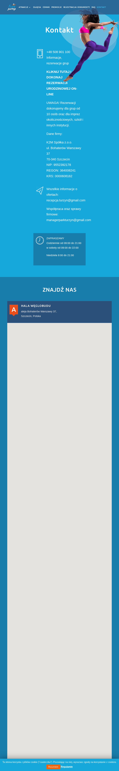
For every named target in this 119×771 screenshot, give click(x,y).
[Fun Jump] (11, 5)
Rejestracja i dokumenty (76, 7)
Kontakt (101, 7)
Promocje (56, 7)
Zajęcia (37, 7)
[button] (59, 552)
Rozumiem (53, 767)
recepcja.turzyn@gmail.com (65, 200)
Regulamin (67, 766)
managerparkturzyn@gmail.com (68, 220)
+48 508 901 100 (58, 52)
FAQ (93, 7)
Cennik (46, 7)
